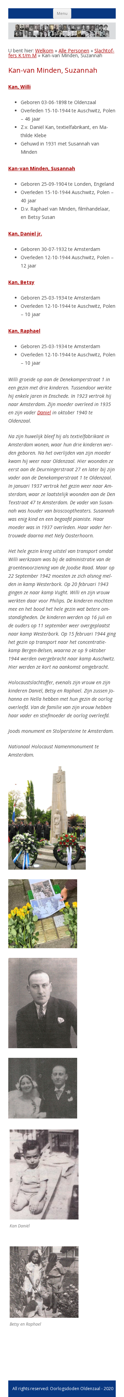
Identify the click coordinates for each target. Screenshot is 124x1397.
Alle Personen (74, 50)
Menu (62, 13)
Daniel (44, 412)
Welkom (44, 50)
